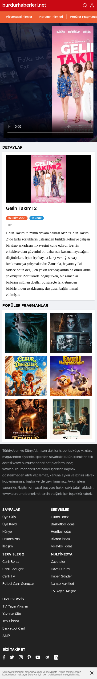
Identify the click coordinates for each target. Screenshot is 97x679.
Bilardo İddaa (60, 539)
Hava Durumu (61, 569)
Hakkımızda (11, 539)
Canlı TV (8, 576)
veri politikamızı (52, 674)
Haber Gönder (61, 576)
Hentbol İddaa (61, 531)
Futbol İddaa (60, 517)
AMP (6, 636)
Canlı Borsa (10, 562)
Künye (7, 531)
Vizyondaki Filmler (19, 16)
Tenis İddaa (10, 621)
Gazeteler (58, 562)
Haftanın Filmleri (51, 16)
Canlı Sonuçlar (13, 569)
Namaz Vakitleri (62, 584)
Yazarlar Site (11, 614)
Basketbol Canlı (13, 628)
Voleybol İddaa (61, 546)
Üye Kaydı (9, 524)
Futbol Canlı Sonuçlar (18, 584)
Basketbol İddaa (62, 524)
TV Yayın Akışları (64, 591)
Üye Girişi (9, 517)
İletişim (7, 546)
